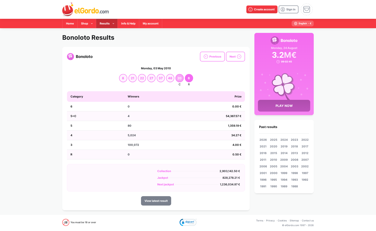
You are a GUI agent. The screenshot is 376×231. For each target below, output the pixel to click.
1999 (284, 173)
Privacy (270, 220)
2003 (294, 166)
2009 (284, 159)
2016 (263, 153)
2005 (273, 166)
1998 (294, 173)
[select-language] (303, 23)
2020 (273, 146)
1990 (273, 186)
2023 (294, 139)
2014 (284, 153)
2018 (294, 146)
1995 (273, 179)
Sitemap (294, 220)
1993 (294, 179)
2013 (294, 153)
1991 (263, 186)
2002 (305, 166)
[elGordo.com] (85, 9)
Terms (259, 220)
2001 (263, 173)
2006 (263, 166)
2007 (305, 159)
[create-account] (261, 9)
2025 (273, 139)
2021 (263, 146)
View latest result (156, 200)
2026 (263, 139)
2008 (294, 159)
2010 (273, 159)
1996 (263, 179)
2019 (284, 146)
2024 (284, 139)
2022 (305, 139)
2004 (284, 166)
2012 (305, 153)
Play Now (284, 106)
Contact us (308, 220)
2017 (305, 146)
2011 (263, 159)
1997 (305, 173)
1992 (305, 179)
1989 (284, 186)
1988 (294, 186)
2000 (273, 173)
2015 (273, 153)
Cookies (282, 220)
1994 (284, 179)
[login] (288, 9)
